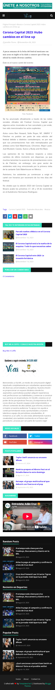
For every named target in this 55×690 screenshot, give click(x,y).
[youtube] (15, 442)
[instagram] (40, 442)
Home (18, 679)
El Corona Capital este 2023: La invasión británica (30, 257)
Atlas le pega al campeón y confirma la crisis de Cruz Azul (34, 563)
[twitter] (40, 436)
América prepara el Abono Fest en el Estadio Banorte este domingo (33, 470)
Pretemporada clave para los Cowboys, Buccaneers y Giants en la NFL (32, 551)
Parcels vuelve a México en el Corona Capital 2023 (33, 233)
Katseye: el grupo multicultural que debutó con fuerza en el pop (33, 482)
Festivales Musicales (35, 209)
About (26, 679)
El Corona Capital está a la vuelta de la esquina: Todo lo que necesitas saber (34, 245)
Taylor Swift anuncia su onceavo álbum (31, 458)
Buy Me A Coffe (9, 350)
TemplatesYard (25, 683)
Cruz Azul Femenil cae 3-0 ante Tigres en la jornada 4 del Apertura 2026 (33, 575)
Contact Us (35, 679)
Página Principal (9, 24)
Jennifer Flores (10, 42)
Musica (19, 24)
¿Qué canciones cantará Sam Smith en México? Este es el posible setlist (34, 664)
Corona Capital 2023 (17, 209)
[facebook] (15, 436)
